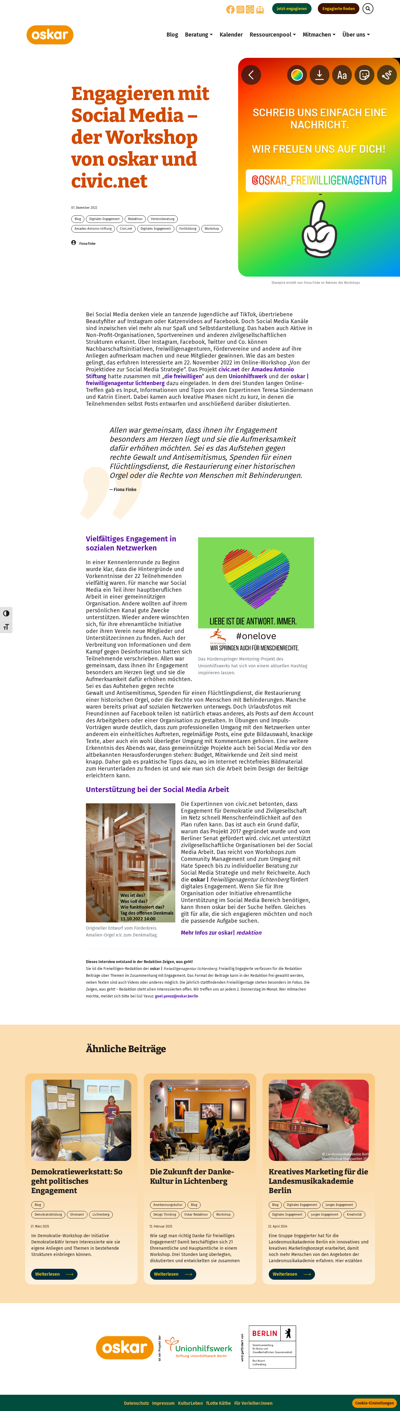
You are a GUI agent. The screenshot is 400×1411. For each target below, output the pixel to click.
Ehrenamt (77, 1215)
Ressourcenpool (270, 34)
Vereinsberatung (162, 219)
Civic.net (126, 229)
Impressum (163, 1403)
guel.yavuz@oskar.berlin (176, 996)
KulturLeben (190, 1403)
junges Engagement (324, 1215)
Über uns (353, 34)
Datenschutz (136, 1403)
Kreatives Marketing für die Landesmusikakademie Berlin (318, 1181)
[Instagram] (240, 11)
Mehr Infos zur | (221, 932)
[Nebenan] (250, 9)
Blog (172, 34)
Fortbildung (187, 229)
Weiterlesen (47, 1274)
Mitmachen (317, 34)
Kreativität (354, 1215)
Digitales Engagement (104, 219)
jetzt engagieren (292, 8)
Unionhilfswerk (248, 376)
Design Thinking (164, 1215)
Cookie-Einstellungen (374, 1403)
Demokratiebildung (48, 1215)
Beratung (196, 34)
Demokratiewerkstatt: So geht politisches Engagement (76, 1181)
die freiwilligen (183, 376)
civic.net (228, 369)
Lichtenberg (100, 1215)
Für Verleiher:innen (253, 1403)
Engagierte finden (338, 8)
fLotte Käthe (218, 1403)
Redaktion (135, 219)
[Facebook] (230, 11)
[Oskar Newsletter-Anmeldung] (260, 9)
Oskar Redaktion (196, 1215)
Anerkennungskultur (167, 1205)
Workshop (212, 229)
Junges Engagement (339, 1205)
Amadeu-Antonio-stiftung (93, 229)
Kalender (231, 34)
